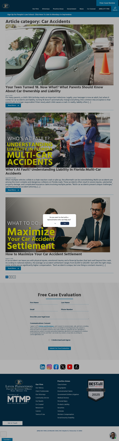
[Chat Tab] (59, 220)
